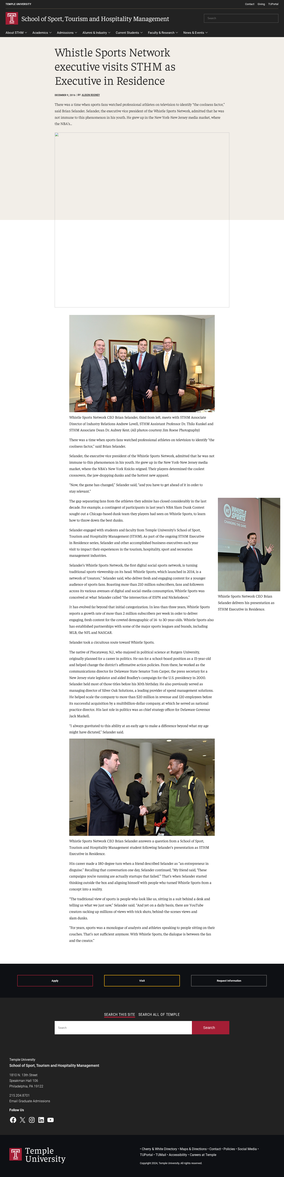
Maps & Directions (193, 1149)
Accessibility (178, 1155)
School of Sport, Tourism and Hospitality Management (95, 18)
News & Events (193, 33)
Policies (229, 1149)
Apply (55, 980)
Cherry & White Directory (159, 1149)
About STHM (14, 33)
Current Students (127, 33)
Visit (142, 980)
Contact (249, 4)
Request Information (229, 980)
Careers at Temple (203, 1155)
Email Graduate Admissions (29, 1101)
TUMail (161, 1155)
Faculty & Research (161, 33)
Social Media (247, 1149)
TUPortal (273, 4)
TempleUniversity (45, 1154)
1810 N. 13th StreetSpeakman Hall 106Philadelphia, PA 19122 (26, 1080)
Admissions (65, 33)
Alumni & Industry (95, 33)
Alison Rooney (91, 94)
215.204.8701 (19, 1095)
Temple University (18, 4)
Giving (261, 4)
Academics (40, 33)
